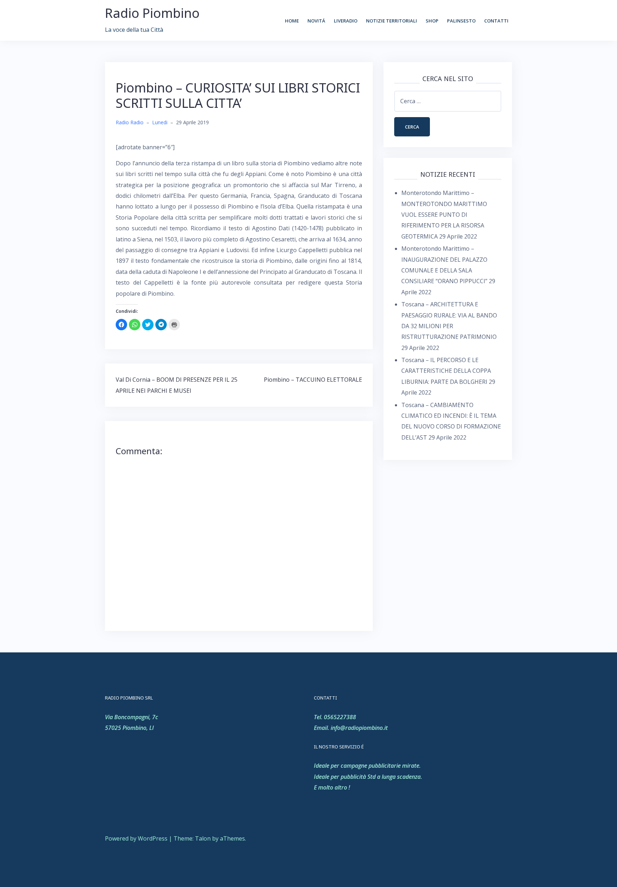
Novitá (316, 20)
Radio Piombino (152, 13)
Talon (203, 838)
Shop (432, 20)
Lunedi (159, 122)
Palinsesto (461, 20)
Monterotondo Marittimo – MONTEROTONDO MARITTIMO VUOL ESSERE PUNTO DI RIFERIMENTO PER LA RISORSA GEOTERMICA (444, 214)
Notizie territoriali (391, 20)
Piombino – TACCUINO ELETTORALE (313, 380)
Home (292, 20)
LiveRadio (345, 20)
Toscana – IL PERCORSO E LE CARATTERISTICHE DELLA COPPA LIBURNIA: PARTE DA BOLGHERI (446, 371)
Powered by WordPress (136, 838)
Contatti (496, 20)
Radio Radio (130, 122)
